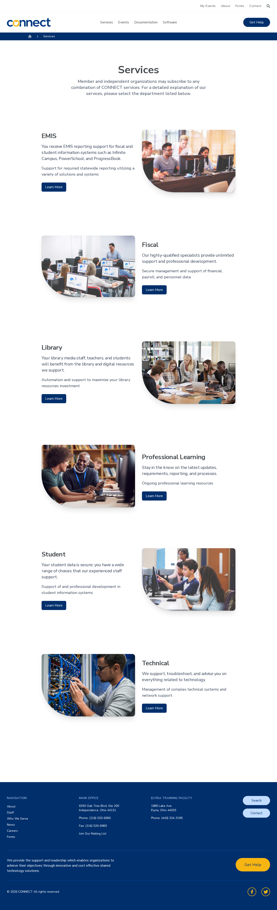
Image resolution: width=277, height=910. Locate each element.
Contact (255, 6)
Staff (10, 813)
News (11, 825)
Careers (12, 831)
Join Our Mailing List (92, 834)
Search (256, 800)
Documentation (146, 22)
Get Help (257, 22)
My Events (208, 6)
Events (123, 22)
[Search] (268, 6)
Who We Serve (17, 819)
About (225, 6)
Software (170, 22)
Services (106, 22)
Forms (240, 6)
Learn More (54, 187)
